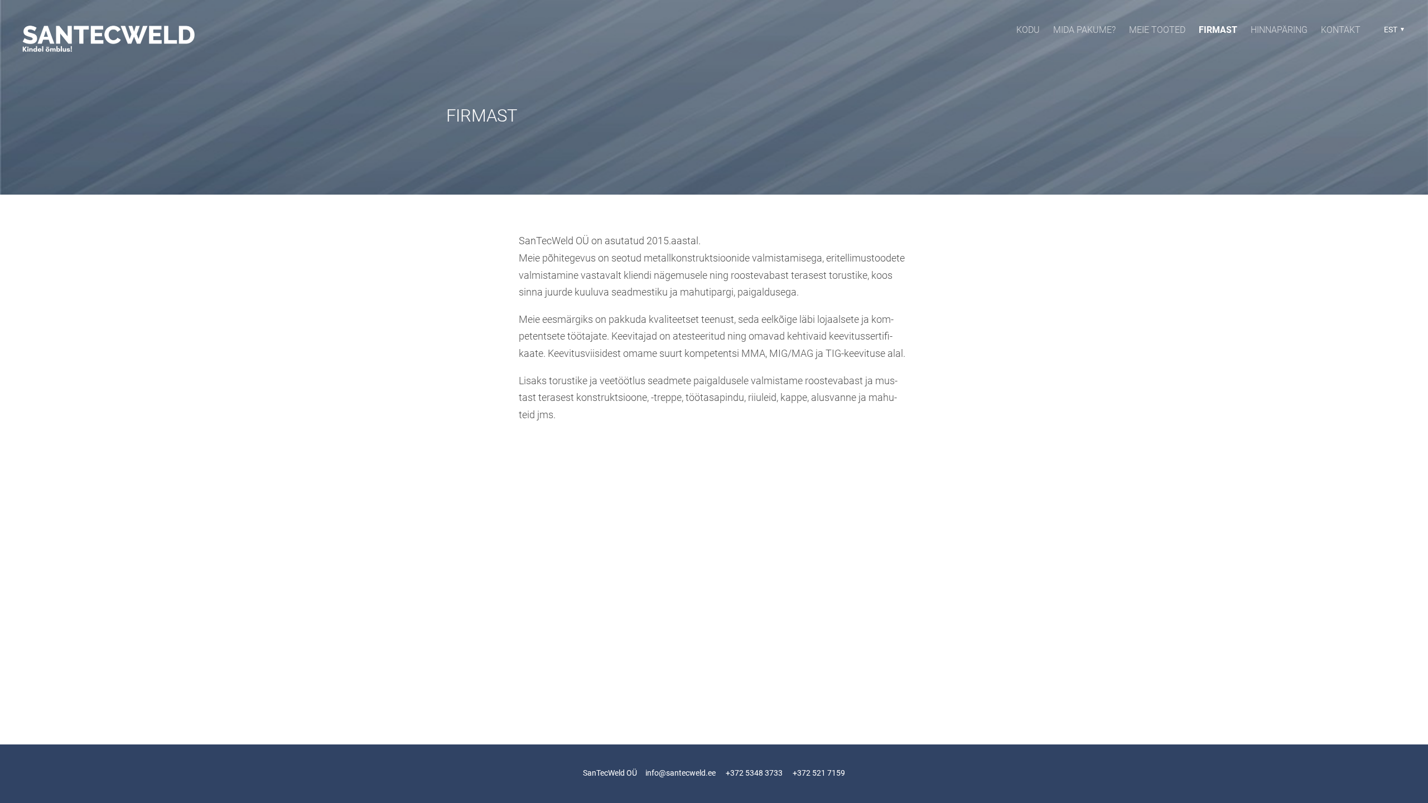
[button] (1392, 29)
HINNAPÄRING (1279, 30)
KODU (1028, 30)
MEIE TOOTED (1157, 30)
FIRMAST (1218, 30)
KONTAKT (1341, 30)
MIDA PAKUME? (1084, 30)
